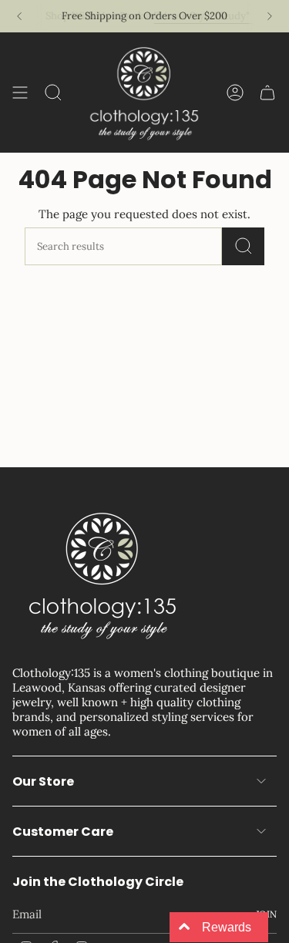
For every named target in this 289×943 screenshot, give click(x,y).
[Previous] (19, 16)
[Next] (270, 16)
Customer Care (62, 831)
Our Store (43, 781)
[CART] (267, 92)
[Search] (243, 246)
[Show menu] (20, 92)
